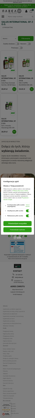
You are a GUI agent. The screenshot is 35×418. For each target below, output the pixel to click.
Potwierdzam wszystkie (17, 223)
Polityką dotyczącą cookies (20, 190)
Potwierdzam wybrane (17, 229)
